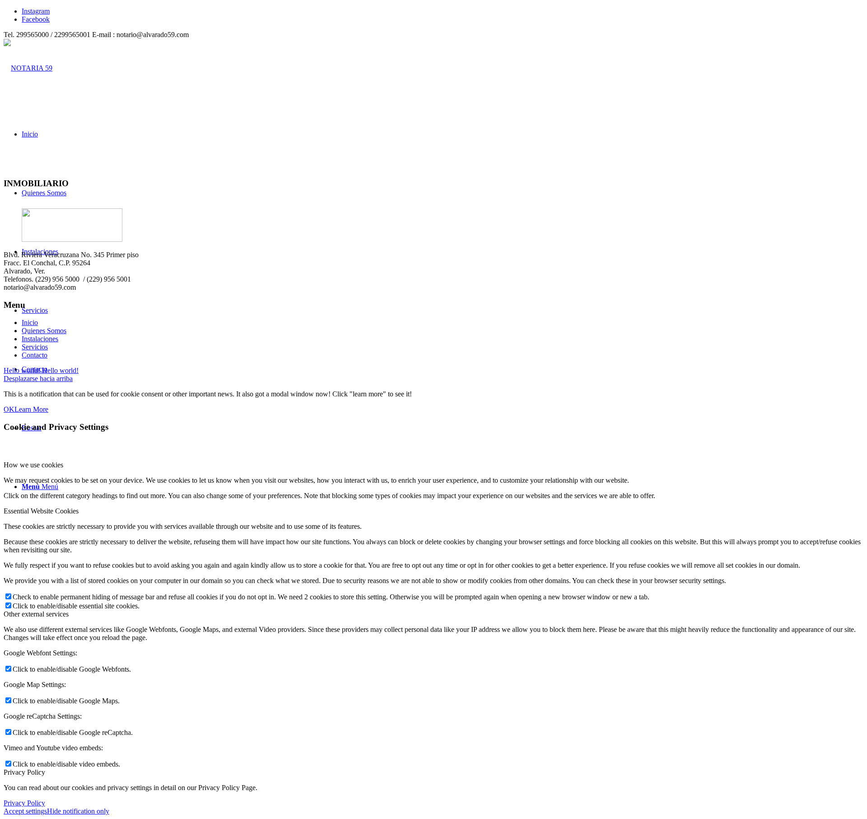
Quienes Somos (44, 330)
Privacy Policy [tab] (24, 772)
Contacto (34, 355)
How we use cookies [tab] (33, 465)
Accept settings (25, 811)
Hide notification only (78, 811)
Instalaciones (40, 339)
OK (9, 409)
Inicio (30, 322)
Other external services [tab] (36, 614)
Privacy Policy (24, 803)
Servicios (35, 347)
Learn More (31, 409)
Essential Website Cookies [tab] (41, 511)
